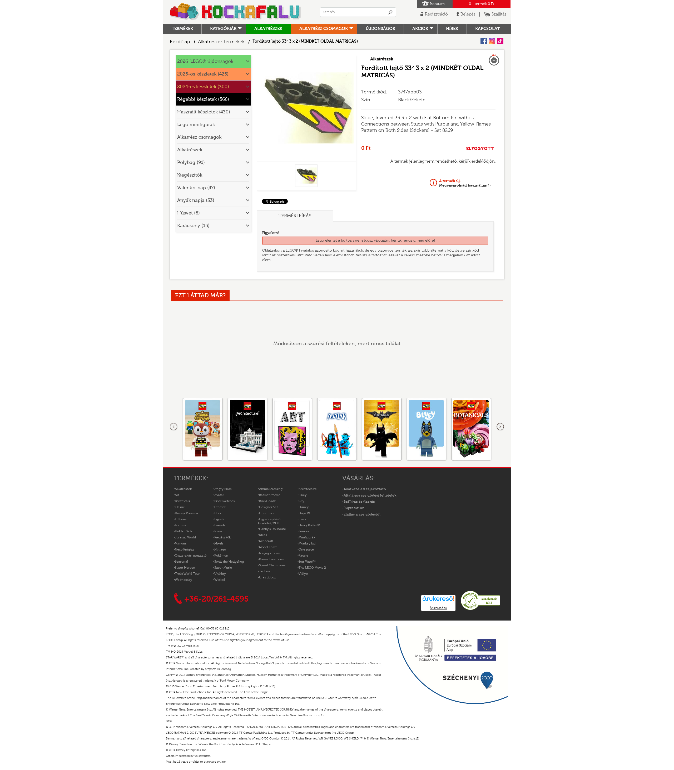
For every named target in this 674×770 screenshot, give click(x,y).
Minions (180, 543)
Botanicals (182, 501)
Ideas (263, 535)
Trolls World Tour (187, 574)
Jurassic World (185, 537)
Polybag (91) (191, 162)
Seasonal (181, 561)
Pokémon (221, 555)
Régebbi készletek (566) (203, 99)
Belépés (467, 14)
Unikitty (220, 574)
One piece (306, 549)
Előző (174, 427)
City (301, 501)
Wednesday (183, 580)
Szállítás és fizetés (359, 502)
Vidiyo (303, 574)
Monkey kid (307, 543)
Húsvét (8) (188, 213)
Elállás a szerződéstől (362, 514)
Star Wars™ (307, 561)
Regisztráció (436, 14)
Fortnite (180, 525)
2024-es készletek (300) (203, 86)
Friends (219, 525)
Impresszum (354, 508)
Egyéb (219, 519)
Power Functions (271, 559)
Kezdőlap (180, 41)
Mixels (218, 543)
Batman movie (269, 495)
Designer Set (268, 507)
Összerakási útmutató (190, 555)
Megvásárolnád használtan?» (465, 183)
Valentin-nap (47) (196, 188)
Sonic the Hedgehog (229, 561)
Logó (235, 11)
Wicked (219, 580)
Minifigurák (307, 537)
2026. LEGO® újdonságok (205, 61)
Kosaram (437, 4)
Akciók (420, 28)
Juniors (304, 531)
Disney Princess (186, 513)
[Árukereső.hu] (480, 609)
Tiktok (500, 41)
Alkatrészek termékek (221, 41)
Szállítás (499, 14)
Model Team (268, 547)
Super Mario (223, 567)
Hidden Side (183, 531)
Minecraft (266, 541)
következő (500, 427)
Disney (304, 507)
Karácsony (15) (193, 225)
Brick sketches (224, 501)
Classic (180, 507)
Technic (265, 571)
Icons (218, 531)
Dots (217, 513)
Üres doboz (267, 577)
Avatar (219, 495)
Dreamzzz (266, 513)
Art (177, 495)
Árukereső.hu (438, 607)
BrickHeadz (267, 501)
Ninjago (220, 549)
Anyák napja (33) (195, 200)
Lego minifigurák (196, 124)
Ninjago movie (269, 553)
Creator (220, 507)
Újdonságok (380, 28)
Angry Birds (222, 489)
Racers (303, 555)
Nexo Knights (184, 549)
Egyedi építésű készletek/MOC (269, 521)
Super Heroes (185, 567)
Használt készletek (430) (203, 112)
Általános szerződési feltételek (370, 495)
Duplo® (304, 513)
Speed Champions (272, 565)
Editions (180, 519)
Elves (302, 519)
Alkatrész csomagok (323, 28)
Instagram (492, 41)
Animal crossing (271, 489)
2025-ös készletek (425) (203, 74)
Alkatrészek (268, 28)
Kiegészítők (189, 175)
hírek (452, 28)
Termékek (182, 28)
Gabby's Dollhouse (272, 529)
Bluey (303, 495)
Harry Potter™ (309, 525)
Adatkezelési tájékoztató (365, 489)
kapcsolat (487, 28)
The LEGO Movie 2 (312, 567)
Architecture (308, 489)
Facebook (483, 41)
